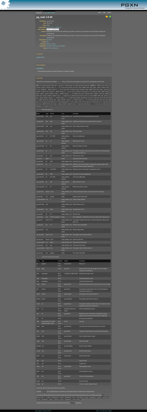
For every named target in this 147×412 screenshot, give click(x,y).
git (47, 43)
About (97, 410)
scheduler (55, 48)
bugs (54, 43)
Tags (104, 12)
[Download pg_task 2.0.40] (110, 16)
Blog (36, 410)
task (47, 48)
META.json (56, 46)
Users (99, 12)
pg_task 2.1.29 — (54, 27)
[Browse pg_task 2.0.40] (106, 16)
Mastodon (40, 410)
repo (50, 43)
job (51, 48)
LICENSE (49, 46)
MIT (48, 41)
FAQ (101, 410)
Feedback (110, 410)
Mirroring (105, 410)
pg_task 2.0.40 (49, 13)
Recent (109, 12)
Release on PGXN (47, 410)
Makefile (63, 46)
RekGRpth (39, 13)
